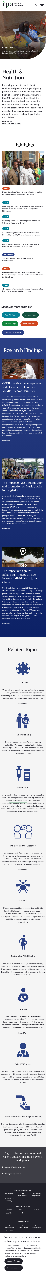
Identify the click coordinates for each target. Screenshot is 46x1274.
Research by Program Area (36, 1195)
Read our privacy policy (11, 1174)
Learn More (23, 704)
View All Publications (12, 332)
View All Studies (10, 315)
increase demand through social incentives (22, 807)
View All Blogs (10, 323)
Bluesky (36, 1210)
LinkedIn (9, 1210)
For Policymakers (23, 1226)
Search (37, 5)
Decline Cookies (13, 1268)
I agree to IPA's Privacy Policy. (15, 1167)
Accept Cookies (13, 1261)
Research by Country (9, 1200)
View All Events (29, 323)
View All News (30, 315)
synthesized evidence (18, 800)
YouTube (9, 1213)
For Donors (9, 1230)
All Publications (22, 1195)
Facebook (22, 1210)
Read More (6, 441)
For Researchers (36, 1226)
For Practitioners (9, 1226)
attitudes (32, 806)
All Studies (9, 1194)
